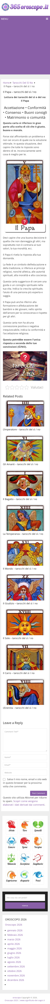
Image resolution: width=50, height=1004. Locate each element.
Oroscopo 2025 (11, 1000)
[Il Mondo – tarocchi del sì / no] (25, 552)
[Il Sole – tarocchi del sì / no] (25, 622)
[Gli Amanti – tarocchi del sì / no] (25, 448)
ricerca (25, 905)
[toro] (25, 831)
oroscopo (17, 997)
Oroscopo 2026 (13, 924)
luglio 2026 (13, 957)
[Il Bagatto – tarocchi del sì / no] (25, 483)
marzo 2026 (13, 939)
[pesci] (38, 881)
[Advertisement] (25, 48)
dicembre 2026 (15, 980)
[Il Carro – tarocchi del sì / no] (25, 657)
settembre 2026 (16, 966)
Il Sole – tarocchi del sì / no (18, 638)
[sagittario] (38, 864)
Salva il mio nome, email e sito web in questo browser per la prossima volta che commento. (25, 783)
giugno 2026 (14, 953)
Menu (4, 18)
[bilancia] (11, 864)
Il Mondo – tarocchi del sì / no (19, 568)
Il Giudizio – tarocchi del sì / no (20, 603)
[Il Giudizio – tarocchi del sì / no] (25, 587)
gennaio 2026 (14, 930)
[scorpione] (25, 864)
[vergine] (38, 848)
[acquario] (25, 881)
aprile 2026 (13, 943)
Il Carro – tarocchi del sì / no (19, 673)
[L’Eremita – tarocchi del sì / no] (25, 691)
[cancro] (11, 848)
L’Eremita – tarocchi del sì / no (19, 707)
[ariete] (11, 831)
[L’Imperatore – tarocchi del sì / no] (25, 413)
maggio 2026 (14, 948)
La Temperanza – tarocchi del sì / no (23, 533)
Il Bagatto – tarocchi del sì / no (20, 499)
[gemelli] (38, 831)
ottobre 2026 (14, 971)
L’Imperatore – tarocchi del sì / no (21, 429)
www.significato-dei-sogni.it (32, 1000)
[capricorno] (11, 881)
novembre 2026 (16, 975)
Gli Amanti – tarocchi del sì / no (20, 464)
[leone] (25, 848)
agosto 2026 (14, 962)
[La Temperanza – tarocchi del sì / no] (25, 517)
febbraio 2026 (15, 934)
